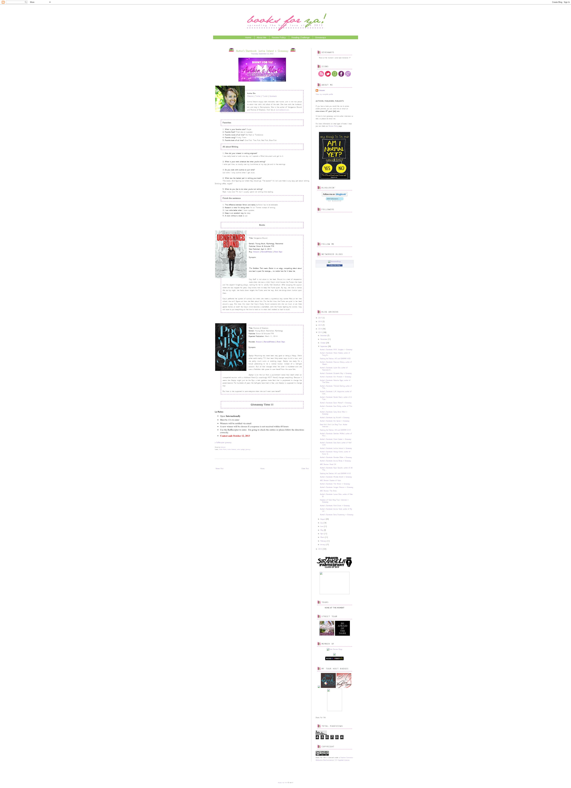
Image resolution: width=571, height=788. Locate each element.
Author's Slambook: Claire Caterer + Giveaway (335, 439)
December (323, 336)
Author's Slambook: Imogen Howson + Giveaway (336, 487)
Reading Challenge (300, 37)
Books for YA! (282, 783)
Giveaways (320, 37)
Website (250, 96)
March (322, 537)
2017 (320, 318)
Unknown (322, 90)
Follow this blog (334, 265)
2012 (320, 549)
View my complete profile (324, 94)
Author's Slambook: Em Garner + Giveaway (334, 421)
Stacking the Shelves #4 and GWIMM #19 (335, 430)
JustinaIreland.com (282, 110)
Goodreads (273, 96)
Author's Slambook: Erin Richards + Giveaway (335, 377)
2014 (320, 329)
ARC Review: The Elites (328, 491)
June (322, 526)
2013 (320, 332)
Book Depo (278, 252)
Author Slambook (231, 449)
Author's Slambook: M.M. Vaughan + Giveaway (336, 349)
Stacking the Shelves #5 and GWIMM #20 (335, 359)
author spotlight (241, 449)
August (323, 519)
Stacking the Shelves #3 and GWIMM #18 (335, 473)
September (324, 346)
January (323, 545)
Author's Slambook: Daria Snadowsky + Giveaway (336, 515)
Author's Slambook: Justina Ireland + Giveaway (336, 448)
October (323, 343)
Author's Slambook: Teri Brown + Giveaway (335, 484)
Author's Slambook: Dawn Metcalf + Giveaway (335, 403)
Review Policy (279, 37)
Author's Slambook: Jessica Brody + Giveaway (335, 461)
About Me (261, 37)
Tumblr (265, 96)
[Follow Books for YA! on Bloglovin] (335, 196)
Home (248, 37)
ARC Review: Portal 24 (328, 464)
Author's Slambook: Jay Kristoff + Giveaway (334, 417)
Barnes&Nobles (267, 252)
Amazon (256, 252)
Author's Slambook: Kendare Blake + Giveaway (336, 457)
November (324, 339)
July (322, 523)
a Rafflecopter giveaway (223, 442)
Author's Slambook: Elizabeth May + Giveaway (336, 373)
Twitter (257, 96)
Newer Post (219, 468)
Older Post (305, 468)
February (323, 541)
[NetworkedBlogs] (334, 261)
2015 (320, 325)
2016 (320, 322)
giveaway (248, 449)
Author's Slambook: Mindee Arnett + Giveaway (336, 477)
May (322, 530)
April (322, 534)
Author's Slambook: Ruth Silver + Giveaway (335, 506)
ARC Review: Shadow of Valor (330, 480)
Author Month (222, 449)
